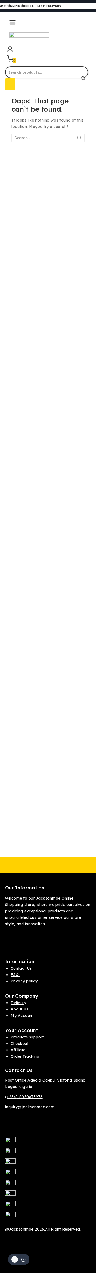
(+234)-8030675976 (24, 1096)
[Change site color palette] (18, 1259)
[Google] (48, 1185)
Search (10, 84)
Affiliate (18, 1050)
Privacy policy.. (25, 981)
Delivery (18, 1002)
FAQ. (15, 974)
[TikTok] (48, 1206)
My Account (22, 1015)
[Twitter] (48, 1153)
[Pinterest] (48, 1174)
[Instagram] (48, 1163)
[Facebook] (48, 1142)
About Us (19, 1009)
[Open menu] (11, 24)
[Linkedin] (48, 1217)
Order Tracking (25, 1056)
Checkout (20, 1043)
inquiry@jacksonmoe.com (29, 1107)
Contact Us (21, 968)
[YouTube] (48, 1195)
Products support (27, 1037)
